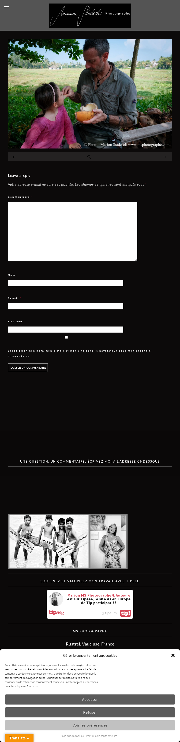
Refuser (90, 712)
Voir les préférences (90, 725)
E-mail (15, 298)
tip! (125, 613)
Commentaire (20, 196)
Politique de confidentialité (101, 736)
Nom (13, 275)
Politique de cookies (72, 736)
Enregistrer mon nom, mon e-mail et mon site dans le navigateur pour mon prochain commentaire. (79, 353)
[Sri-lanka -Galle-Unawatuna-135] (90, 146)
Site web (15, 321)
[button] (173, 655)
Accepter (90, 699)
